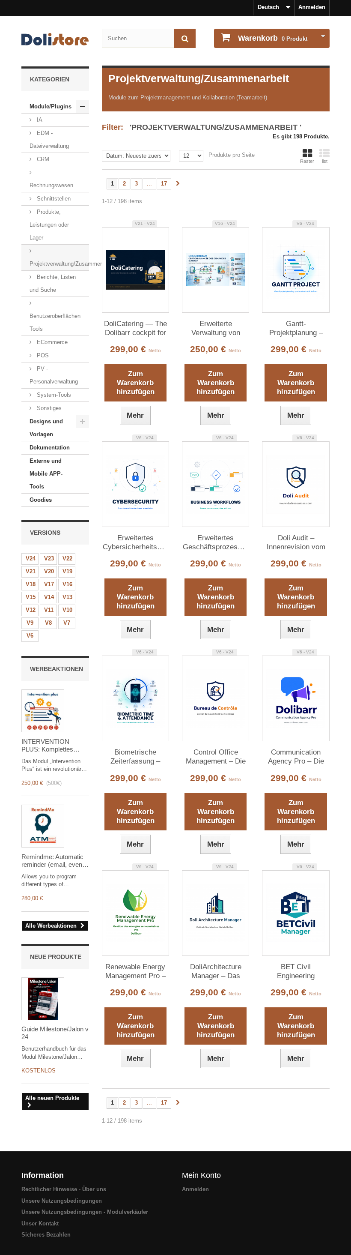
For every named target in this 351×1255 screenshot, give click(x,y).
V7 (66, 623)
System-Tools (53, 395)
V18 (31, 584)
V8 (48, 623)
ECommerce (51, 342)
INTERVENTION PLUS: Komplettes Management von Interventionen (47, 745)
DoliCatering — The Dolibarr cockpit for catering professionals (135, 329)
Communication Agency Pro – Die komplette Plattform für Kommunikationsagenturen (295, 757)
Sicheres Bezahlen (46, 1234)
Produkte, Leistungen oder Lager (49, 225)
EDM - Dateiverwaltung (49, 139)
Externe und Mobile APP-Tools (46, 474)
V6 (30, 635)
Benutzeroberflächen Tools (55, 322)
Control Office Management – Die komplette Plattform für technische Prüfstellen (215, 757)
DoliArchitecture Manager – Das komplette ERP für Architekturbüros (215, 972)
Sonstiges (48, 408)
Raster (307, 161)
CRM (42, 159)
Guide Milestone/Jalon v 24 (55, 1032)
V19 (67, 571)
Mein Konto (201, 1175)
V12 (31, 610)
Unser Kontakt (40, 1223)
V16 (67, 584)
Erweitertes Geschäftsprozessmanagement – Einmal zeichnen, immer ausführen (215, 543)
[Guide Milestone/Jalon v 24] (42, 998)
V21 (31, 571)
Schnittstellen (53, 198)
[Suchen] (185, 38)
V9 (30, 623)
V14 (49, 597)
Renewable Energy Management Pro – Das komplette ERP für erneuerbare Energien (135, 972)
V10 (67, 610)
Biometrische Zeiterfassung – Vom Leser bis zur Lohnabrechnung (135, 757)
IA (38, 120)
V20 (49, 571)
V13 (67, 597)
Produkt (272, 38)
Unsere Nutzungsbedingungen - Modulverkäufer (84, 1212)
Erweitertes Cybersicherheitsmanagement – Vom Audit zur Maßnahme (135, 543)
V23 (49, 558)
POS (42, 355)
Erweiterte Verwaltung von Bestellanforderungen (215, 329)
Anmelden (311, 7)
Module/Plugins (50, 106)
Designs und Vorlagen (46, 427)
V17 (49, 584)
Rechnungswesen (51, 185)
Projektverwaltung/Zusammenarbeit (59, 264)
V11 (49, 610)
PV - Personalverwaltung (54, 375)
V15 (31, 597)
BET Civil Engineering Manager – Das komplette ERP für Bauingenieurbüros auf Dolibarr (296, 972)
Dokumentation (50, 447)
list (324, 161)
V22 (67, 558)
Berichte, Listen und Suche (53, 283)
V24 (31, 558)
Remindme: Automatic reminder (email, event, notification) (53, 861)
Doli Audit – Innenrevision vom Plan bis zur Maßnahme (296, 543)
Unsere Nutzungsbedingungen (61, 1201)
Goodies (41, 500)
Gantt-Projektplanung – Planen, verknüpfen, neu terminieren (296, 329)
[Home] (55, 39)
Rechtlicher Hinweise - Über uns (63, 1189)
